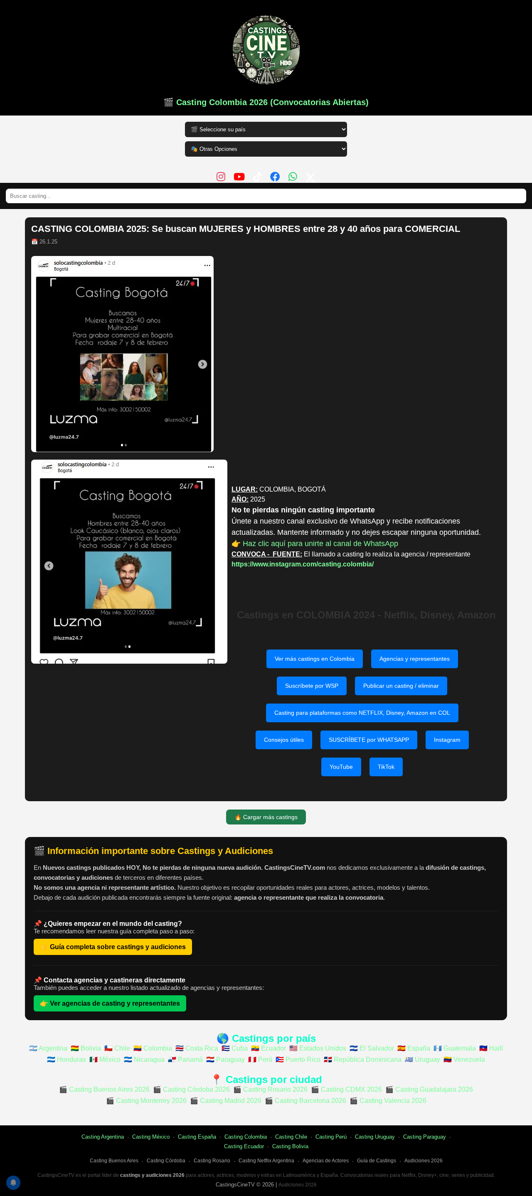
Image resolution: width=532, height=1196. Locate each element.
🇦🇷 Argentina (48, 1048)
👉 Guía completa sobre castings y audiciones (113, 946)
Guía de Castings (376, 1161)
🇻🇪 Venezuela (464, 1059)
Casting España (197, 1137)
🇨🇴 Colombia (152, 1048)
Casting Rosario (212, 1161)
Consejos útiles (284, 739)
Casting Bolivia (290, 1146)
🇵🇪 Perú (260, 1059)
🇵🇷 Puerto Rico (298, 1059)
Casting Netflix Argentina (266, 1161)
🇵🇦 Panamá (185, 1059)
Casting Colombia (245, 1137)
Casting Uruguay (375, 1137)
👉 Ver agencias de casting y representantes (110, 1003)
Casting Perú (331, 1137)
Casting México (151, 1137)
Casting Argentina (102, 1137)
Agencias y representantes (414, 658)
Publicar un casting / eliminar (401, 685)
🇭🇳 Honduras (66, 1059)
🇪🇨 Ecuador (268, 1048)
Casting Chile (291, 1137)
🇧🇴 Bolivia (86, 1048)
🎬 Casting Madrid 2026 (225, 1100)
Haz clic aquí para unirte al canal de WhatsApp (320, 543)
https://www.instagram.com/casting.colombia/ (303, 564)
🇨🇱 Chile (117, 1048)
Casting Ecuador (244, 1146)
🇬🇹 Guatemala (454, 1048)
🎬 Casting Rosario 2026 (270, 1089)
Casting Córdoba (166, 1161)
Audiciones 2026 (423, 1161)
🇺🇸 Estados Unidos (317, 1048)
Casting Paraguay (424, 1137)
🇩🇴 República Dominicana (362, 1059)
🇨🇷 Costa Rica (196, 1048)
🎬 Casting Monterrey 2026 (146, 1100)
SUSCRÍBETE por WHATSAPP (369, 739)
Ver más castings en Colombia (315, 658)
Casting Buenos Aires (114, 1161)
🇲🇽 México (105, 1059)
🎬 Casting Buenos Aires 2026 (104, 1089)
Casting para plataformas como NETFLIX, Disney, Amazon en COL (362, 712)
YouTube (341, 766)
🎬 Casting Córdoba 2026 (191, 1089)
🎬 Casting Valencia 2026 (388, 1100)
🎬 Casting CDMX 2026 (346, 1089)
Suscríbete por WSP (311, 685)
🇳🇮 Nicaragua (144, 1059)
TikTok (386, 766)
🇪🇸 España (413, 1048)
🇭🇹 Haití (491, 1048)
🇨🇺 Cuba (235, 1048)
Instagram (447, 739)
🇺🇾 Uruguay (422, 1059)
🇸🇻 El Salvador (372, 1048)
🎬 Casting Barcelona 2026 (305, 1100)
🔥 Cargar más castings (266, 817)
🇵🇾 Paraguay (225, 1059)
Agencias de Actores (326, 1161)
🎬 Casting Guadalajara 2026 (429, 1089)
